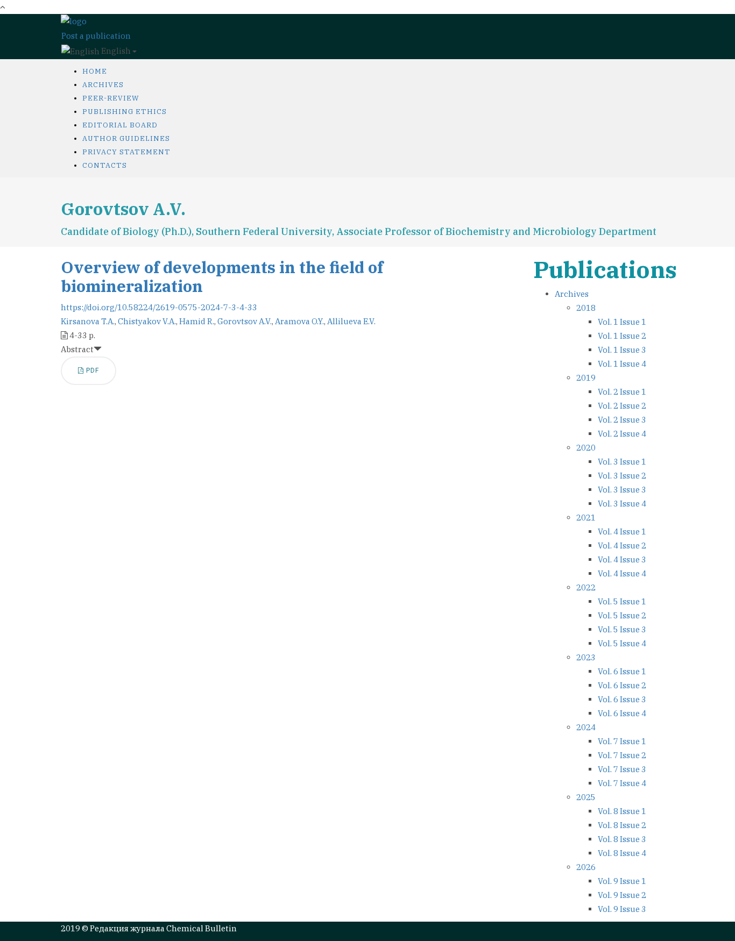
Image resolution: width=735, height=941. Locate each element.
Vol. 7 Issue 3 (622, 769)
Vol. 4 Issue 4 (622, 573)
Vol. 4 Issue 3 (622, 559)
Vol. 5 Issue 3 (622, 629)
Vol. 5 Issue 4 (622, 643)
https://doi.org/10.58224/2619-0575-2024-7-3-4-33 (159, 307)
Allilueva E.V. (351, 321)
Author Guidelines (126, 138)
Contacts (104, 165)
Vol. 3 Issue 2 (622, 475)
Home (94, 71)
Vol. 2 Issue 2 (622, 406)
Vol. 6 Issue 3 (622, 699)
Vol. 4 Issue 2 (622, 545)
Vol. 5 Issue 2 (622, 615)
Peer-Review (110, 98)
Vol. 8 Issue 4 (622, 853)
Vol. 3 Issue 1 (622, 462)
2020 (586, 448)
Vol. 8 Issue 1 (622, 811)
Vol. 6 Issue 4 (622, 713)
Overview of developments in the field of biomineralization (222, 276)
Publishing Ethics (124, 111)
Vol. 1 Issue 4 (622, 364)
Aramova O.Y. (299, 321)
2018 (586, 308)
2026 (586, 867)
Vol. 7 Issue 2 (622, 755)
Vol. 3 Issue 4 (622, 503)
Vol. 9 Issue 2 (622, 895)
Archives (103, 84)
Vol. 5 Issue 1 (622, 601)
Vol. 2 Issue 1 (622, 392)
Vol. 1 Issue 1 (622, 322)
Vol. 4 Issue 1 (622, 531)
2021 (586, 517)
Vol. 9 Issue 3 (622, 909)
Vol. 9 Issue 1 (622, 881)
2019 (586, 378)
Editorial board (120, 125)
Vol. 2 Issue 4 (622, 434)
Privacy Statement (126, 151)
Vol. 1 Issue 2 (622, 336)
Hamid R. (196, 321)
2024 (586, 727)
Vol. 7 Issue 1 (622, 741)
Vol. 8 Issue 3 (622, 839)
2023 (586, 657)
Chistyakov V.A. (147, 321)
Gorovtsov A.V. (244, 321)
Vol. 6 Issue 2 (622, 685)
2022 (586, 587)
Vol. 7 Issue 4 (622, 783)
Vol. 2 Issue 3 (622, 420)
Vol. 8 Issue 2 (622, 825)
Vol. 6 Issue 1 (622, 671)
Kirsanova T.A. (88, 321)
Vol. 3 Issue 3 (622, 489)
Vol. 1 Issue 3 (622, 350)
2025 (586, 797)
